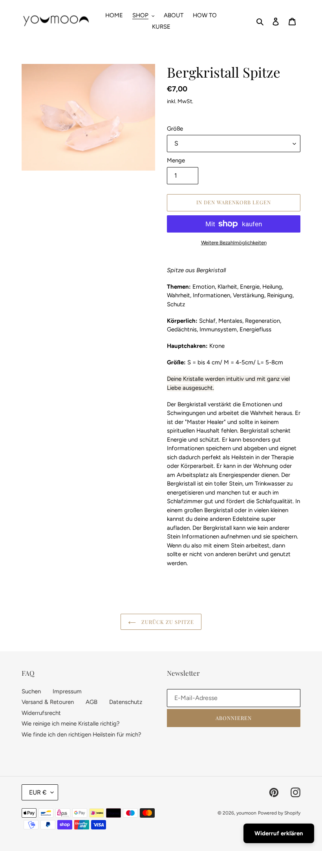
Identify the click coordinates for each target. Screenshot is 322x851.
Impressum (67, 691)
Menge (176, 160)
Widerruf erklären (278, 833)
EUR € (38, 792)
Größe (175, 128)
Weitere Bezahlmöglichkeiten (234, 242)
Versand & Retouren (48, 702)
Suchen (31, 691)
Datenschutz (125, 702)
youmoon (246, 813)
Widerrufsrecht (41, 712)
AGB (91, 702)
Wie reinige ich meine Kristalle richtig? (71, 723)
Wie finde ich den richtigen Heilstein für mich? (81, 734)
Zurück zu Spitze (167, 621)
